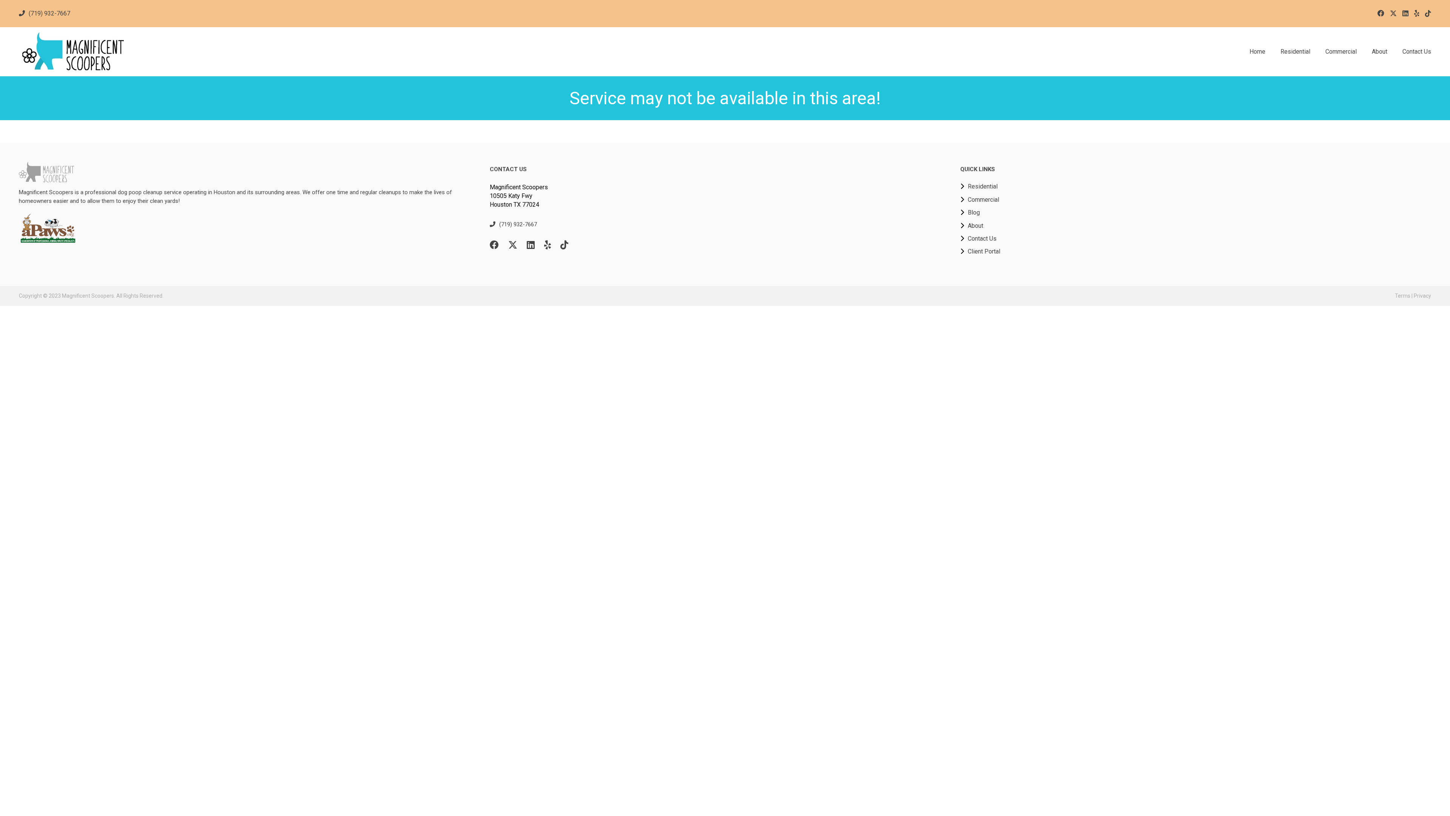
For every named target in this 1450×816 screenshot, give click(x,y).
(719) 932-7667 (49, 13)
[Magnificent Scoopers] (195, 52)
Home (1257, 52)
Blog (974, 212)
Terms (1402, 296)
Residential (1295, 52)
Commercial (1341, 52)
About (1379, 52)
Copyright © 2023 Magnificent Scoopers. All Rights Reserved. (91, 296)
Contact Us (1416, 52)
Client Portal (984, 251)
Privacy (1422, 296)
